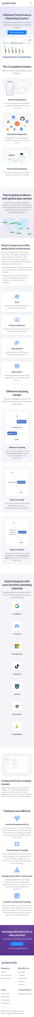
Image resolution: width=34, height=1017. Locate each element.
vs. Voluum (21, 972)
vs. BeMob (21, 975)
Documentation (6, 975)
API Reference (5, 978)
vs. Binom (21, 981)
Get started (17, 944)
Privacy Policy (5, 997)
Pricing (3, 972)
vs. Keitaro (21, 984)
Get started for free (17, 32)
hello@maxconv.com (25, 994)
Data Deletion (5, 1003)
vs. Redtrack (22, 978)
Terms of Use (5, 994)
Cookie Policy (5, 1000)
